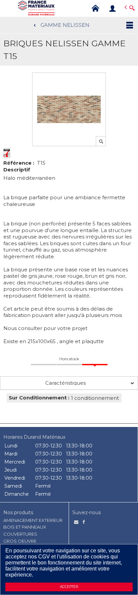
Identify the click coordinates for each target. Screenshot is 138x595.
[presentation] (69, 383)
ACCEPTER (69, 587)
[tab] (69, 383)
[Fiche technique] (6, 153)
